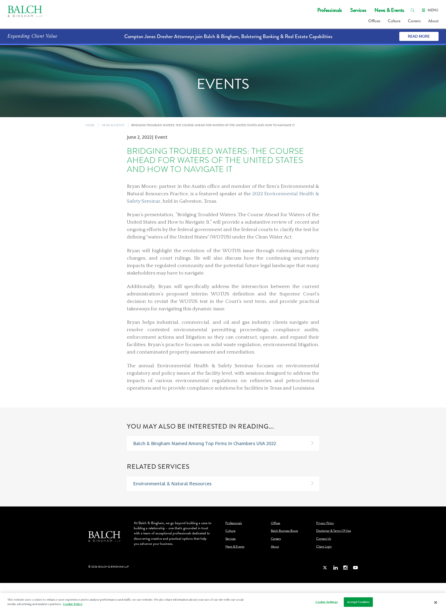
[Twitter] (325, 567)
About (433, 21)
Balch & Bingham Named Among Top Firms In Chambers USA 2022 (204, 443)
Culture (394, 21)
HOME (90, 125)
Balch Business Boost (284, 531)
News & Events (389, 10)
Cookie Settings (326, 602)
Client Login (324, 546)
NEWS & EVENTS (113, 125)
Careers (414, 21)
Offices (374, 21)
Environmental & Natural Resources (172, 483)
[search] (412, 10)
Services (358, 10)
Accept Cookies (358, 602)
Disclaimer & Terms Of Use (333, 531)
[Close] (435, 602)
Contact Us (323, 538)
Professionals (329, 10)
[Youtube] (355, 567)
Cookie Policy (72, 604)
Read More (419, 36)
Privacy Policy (325, 523)
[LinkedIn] (335, 567)
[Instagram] (345, 567)
